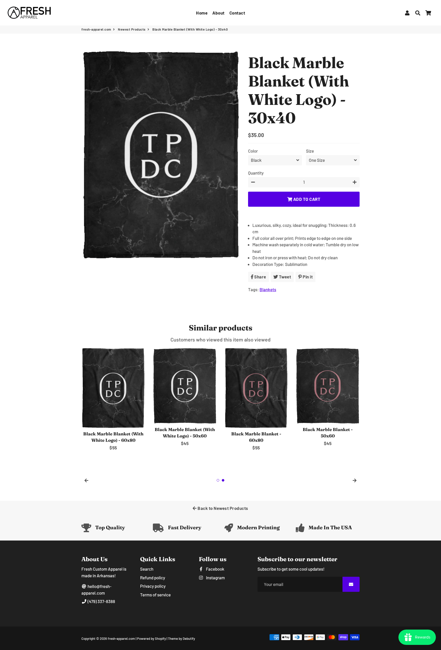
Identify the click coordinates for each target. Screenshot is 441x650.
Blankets (268, 289)
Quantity (256, 172)
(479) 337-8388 (101, 601)
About (218, 12)
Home (201, 12)
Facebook (214, 568)
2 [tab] (223, 480)
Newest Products (132, 29)
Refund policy (152, 577)
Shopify (160, 638)
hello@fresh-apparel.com (96, 589)
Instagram (215, 577)
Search (146, 568)
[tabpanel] (113, 399)
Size (310, 150)
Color (253, 150)
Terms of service (155, 594)
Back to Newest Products (222, 508)
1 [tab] (218, 480)
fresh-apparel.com (96, 29)
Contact (237, 12)
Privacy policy (153, 585)
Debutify (189, 638)
